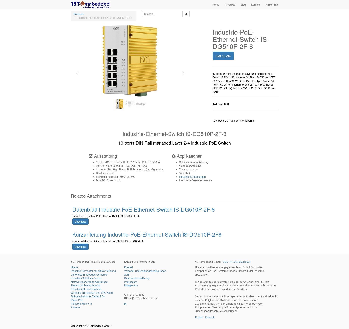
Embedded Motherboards (85, 285)
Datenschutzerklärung (136, 278)
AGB (126, 274)
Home (74, 267)
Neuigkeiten (131, 285)
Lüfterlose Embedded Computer (89, 274)
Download (80, 221)
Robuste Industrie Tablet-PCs (88, 296)
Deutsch (210, 317)
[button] (78, 71)
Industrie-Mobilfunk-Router (86, 278)
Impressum (130, 282)
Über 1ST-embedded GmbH (237, 261)
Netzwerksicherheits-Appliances (89, 282)
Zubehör (76, 307)
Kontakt (128, 267)
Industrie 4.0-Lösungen (192, 176)
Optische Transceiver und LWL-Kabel (92, 292)
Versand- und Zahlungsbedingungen (145, 271)
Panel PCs (77, 300)
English (199, 317)
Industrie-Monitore (81, 303)
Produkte (79, 14)
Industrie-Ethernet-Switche (86, 289)
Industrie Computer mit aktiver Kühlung (93, 271)
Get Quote (223, 55)
